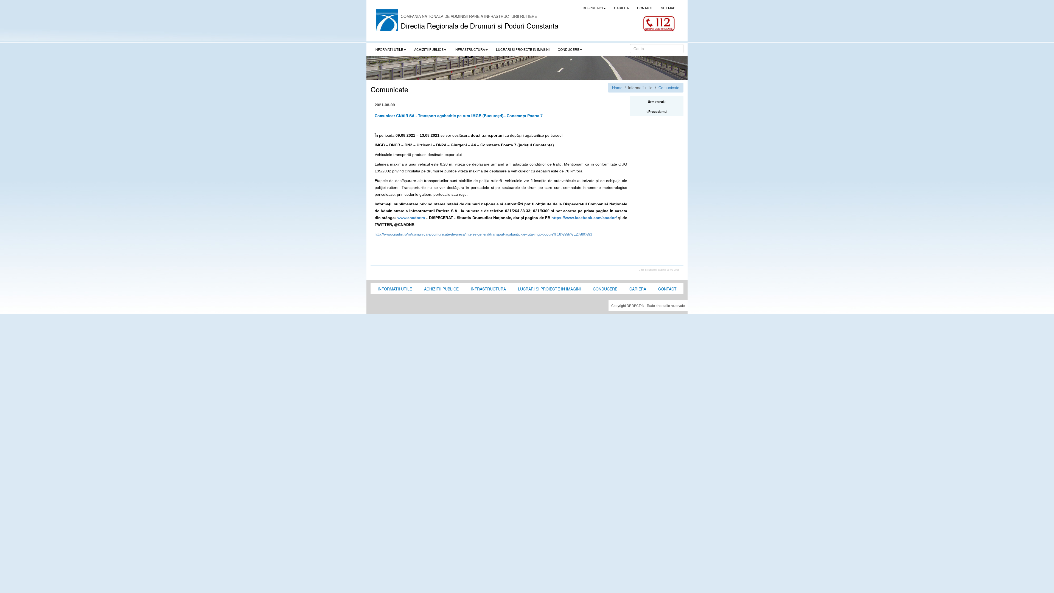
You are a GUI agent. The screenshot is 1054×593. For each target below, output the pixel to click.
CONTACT (645, 7)
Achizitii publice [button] (429, 49)
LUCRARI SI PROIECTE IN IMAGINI (523, 49)
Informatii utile (395, 289)
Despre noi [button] (593, 7)
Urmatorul (656, 101)
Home (617, 87)
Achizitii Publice (441, 289)
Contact (667, 289)
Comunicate (668, 87)
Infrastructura (488, 289)
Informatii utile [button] (389, 49)
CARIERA (621, 7)
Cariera (637, 289)
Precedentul (657, 111)
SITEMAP (668, 7)
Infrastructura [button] (470, 49)
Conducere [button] (568, 49)
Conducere (605, 289)
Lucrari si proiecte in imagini (549, 289)
